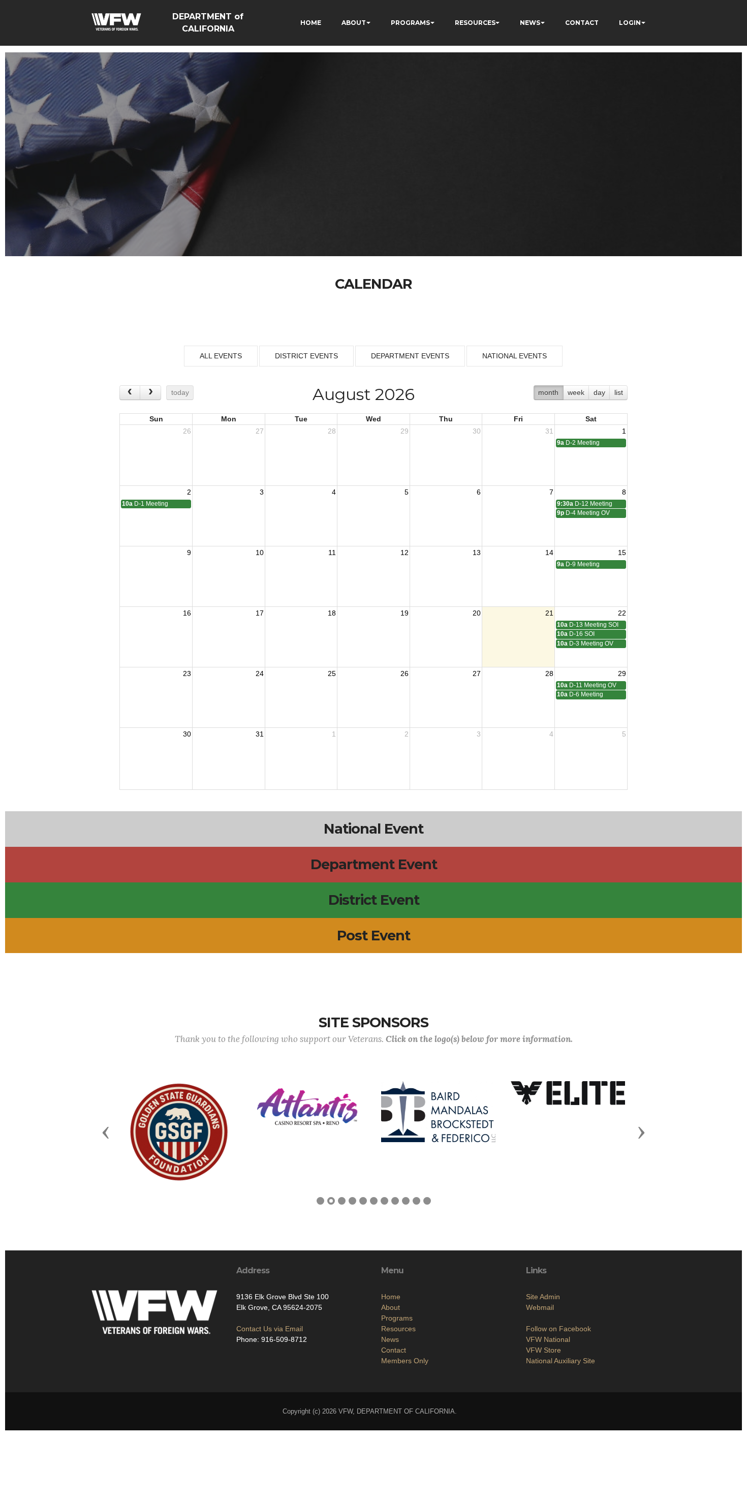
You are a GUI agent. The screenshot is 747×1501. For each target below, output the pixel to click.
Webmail (540, 1307)
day (599, 392)
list (618, 392)
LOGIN (630, 22)
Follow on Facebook (558, 1329)
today (180, 392)
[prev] (129, 392)
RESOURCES (475, 22)
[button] (105, 1132)
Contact (393, 1350)
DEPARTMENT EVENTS (410, 356)
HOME (310, 22)
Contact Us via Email (269, 1329)
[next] (150, 392)
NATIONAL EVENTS (514, 356)
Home (390, 1297)
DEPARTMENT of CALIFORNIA (207, 23)
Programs (397, 1318)
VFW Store (543, 1350)
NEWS (530, 22)
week (576, 392)
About (390, 1307)
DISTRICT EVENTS (306, 356)
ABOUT (353, 22)
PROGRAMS (410, 22)
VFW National (548, 1339)
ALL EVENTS (221, 356)
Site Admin (543, 1297)
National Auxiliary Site (560, 1361)
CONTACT (582, 22)
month (548, 392)
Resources (398, 1329)
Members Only (404, 1361)
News (390, 1339)
